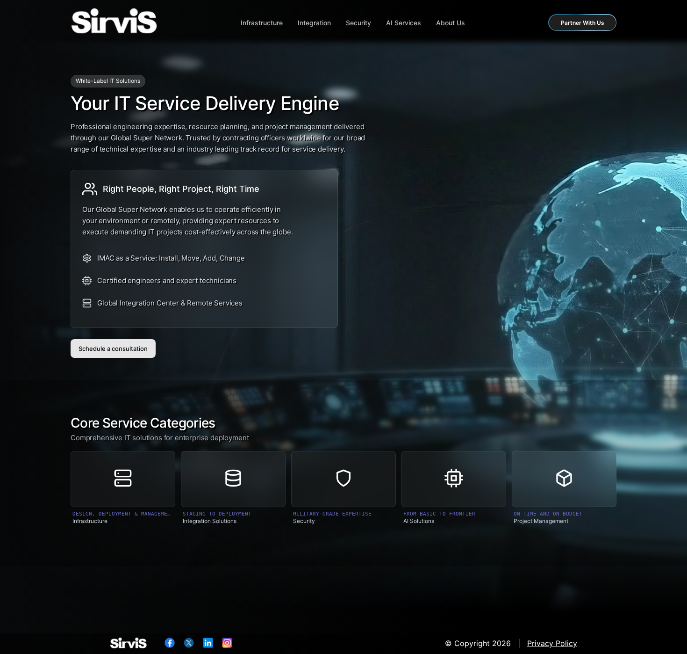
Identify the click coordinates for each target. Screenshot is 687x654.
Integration (314, 23)
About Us (450, 23)
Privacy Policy (552, 643)
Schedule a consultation (113, 348)
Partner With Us (582, 22)
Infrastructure (262, 23)
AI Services (403, 23)
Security (358, 23)
